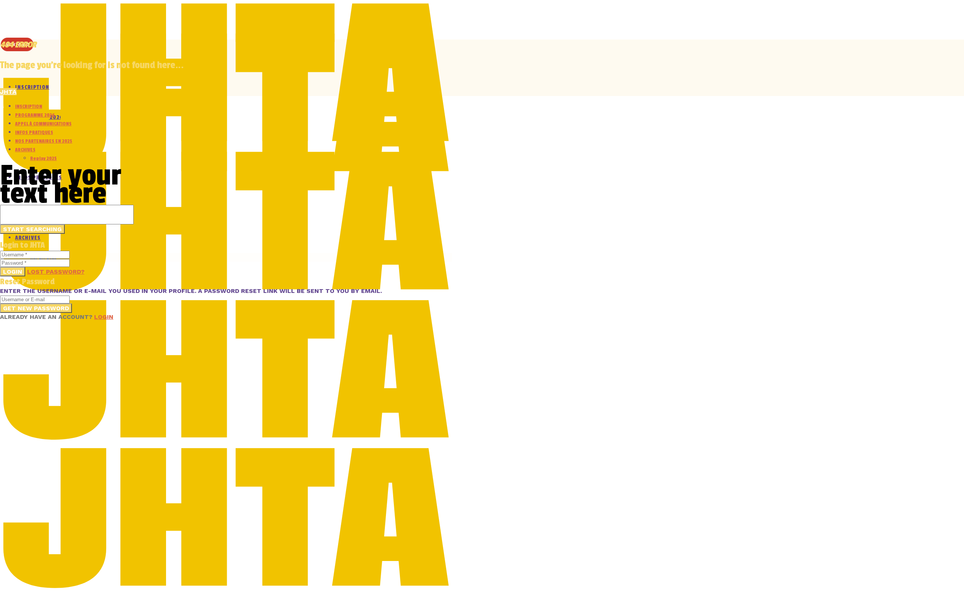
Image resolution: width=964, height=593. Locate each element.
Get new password (36, 308)
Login (12, 271)
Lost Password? (55, 271)
